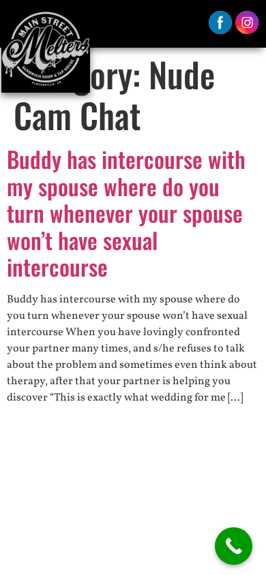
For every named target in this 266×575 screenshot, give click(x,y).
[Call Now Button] (233, 546)
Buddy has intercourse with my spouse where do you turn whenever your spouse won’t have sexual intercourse (126, 212)
